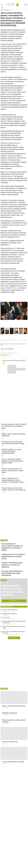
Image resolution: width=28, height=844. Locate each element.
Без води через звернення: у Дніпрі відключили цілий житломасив (12, 573)
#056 (2, 345)
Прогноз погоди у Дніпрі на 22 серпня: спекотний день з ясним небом (12, 470)
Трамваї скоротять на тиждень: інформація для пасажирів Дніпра (13, 556)
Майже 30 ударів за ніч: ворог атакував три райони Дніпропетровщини (11, 451)
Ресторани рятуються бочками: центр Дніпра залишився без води (13, 442)
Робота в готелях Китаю (10, 742)
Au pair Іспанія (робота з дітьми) (13, 762)
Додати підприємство (14, 637)
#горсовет (7, 343)
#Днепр (2, 343)
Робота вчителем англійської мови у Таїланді (13, 721)
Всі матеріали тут (14, 600)
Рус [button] (26, 4)
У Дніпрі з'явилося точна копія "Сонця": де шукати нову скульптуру (13, 489)
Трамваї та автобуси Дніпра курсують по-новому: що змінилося (12, 565)
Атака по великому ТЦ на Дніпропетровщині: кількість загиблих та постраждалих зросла (13, 480)
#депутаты (16, 343)
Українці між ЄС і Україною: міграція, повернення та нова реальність (12, 590)
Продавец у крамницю (9, 713)
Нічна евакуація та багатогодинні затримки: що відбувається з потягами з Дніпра (12, 547)
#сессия (11, 343)
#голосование (23, 343)
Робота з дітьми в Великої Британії (13, 706)
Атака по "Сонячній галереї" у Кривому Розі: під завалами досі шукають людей (12, 461)
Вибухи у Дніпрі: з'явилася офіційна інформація (13, 435)
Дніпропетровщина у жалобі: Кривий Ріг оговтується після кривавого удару (14, 426)
